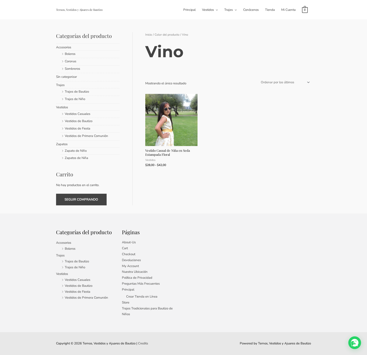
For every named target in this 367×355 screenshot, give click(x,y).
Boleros (70, 54)
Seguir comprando (81, 199)
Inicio (148, 35)
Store (125, 302)
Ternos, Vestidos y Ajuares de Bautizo (79, 9)
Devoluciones (131, 260)
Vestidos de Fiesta (77, 128)
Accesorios (63, 47)
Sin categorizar (66, 77)
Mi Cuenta (288, 10)
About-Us (129, 242)
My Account (130, 266)
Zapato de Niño (76, 151)
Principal (189, 10)
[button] (354, 342)
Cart (125, 248)
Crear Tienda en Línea (141, 296)
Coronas (70, 61)
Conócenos (251, 10)
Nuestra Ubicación (135, 272)
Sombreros (72, 69)
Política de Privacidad (137, 278)
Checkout (128, 254)
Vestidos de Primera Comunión (86, 136)
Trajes (228, 10)
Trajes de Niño (75, 99)
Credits (143, 343)
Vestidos (208, 10)
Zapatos (62, 144)
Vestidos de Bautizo (78, 121)
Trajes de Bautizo (77, 91)
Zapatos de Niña (76, 158)
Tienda (270, 10)
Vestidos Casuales (77, 114)
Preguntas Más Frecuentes (141, 283)
